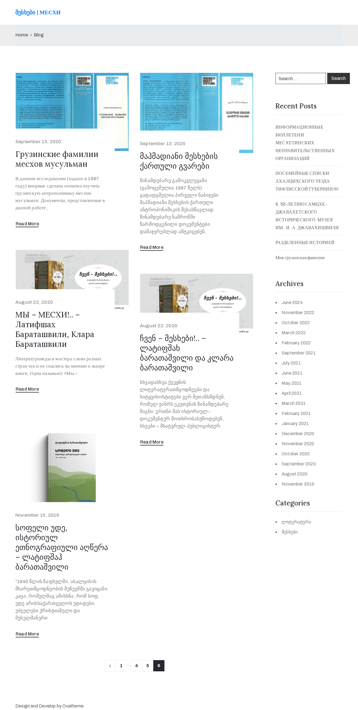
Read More (27, 223)
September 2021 (299, 353)
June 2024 (292, 302)
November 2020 (298, 443)
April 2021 (292, 393)
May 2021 (292, 383)
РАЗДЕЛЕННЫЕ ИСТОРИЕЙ (305, 242)
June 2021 (292, 373)
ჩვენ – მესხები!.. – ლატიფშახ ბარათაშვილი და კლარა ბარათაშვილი (187, 353)
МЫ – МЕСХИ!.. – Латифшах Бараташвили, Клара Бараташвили (54, 329)
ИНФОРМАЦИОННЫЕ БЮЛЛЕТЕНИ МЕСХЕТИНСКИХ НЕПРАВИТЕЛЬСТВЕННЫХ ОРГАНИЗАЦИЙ (305, 143)
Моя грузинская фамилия (299, 257)
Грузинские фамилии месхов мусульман (56, 159)
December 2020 (298, 433)
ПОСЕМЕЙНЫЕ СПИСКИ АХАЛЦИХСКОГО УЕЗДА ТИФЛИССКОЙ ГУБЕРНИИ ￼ (306, 181)
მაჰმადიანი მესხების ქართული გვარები (179, 161)
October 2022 (296, 322)
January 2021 (295, 423)
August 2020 (294, 474)
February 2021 (296, 413)
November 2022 (298, 312)
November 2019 (298, 484)
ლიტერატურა (296, 521)
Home (21, 35)
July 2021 (291, 363)
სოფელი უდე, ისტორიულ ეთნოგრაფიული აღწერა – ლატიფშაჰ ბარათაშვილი (61, 547)
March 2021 (294, 403)
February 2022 (296, 342)
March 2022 (294, 332)
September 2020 (299, 463)
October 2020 (296, 453)
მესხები (290, 532)
